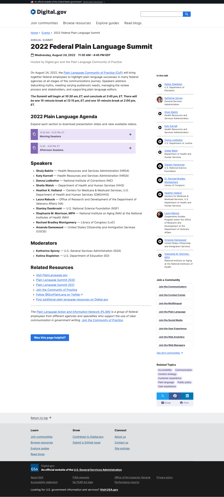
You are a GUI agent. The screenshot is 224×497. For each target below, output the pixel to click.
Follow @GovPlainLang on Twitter (58, 294)
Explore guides (107, 23)
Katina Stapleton (173, 84)
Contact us (121, 442)
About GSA (37, 477)
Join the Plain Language (172, 311)
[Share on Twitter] (163, 396)
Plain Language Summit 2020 (55, 280)
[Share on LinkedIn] (187, 396)
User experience (167, 386)
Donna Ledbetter (173, 140)
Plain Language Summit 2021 (55, 284)
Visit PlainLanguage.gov (52, 275)
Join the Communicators (173, 286)
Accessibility (165, 369)
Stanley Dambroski (174, 164)
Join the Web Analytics (171, 336)
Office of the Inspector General (132, 477)
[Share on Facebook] (175, 396)
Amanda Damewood (175, 239)
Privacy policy (165, 477)
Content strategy (167, 374)
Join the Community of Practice (56, 289)
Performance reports (127, 482)
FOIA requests (81, 477)
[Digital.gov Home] (71, 12)
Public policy (184, 382)
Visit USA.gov (109, 489)
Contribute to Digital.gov (88, 436)
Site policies (122, 448)
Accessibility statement (44, 482)
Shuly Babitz (171, 112)
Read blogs (133, 23)
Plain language (166, 382)
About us (120, 436)
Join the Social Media (171, 320)
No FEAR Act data (83, 482)
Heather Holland (173, 192)
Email (167, 402)
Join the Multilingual (170, 303)
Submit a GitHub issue (86, 442)
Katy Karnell (170, 126)
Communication (183, 369)
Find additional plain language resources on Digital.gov (72, 299)
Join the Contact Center (172, 295)
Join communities (44, 23)
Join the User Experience (173, 328)
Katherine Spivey (173, 98)
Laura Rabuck (171, 213)
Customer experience (169, 378)
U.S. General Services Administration (98, 469)
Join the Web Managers (172, 345)
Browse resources (77, 23)
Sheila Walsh (171, 150)
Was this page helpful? (50, 337)
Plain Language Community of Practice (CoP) (93, 72)
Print (186, 402)
